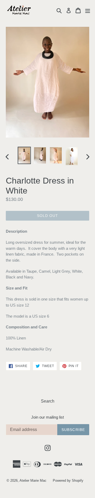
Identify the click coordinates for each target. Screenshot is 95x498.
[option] (24, 155)
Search (47, 401)
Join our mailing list (47, 417)
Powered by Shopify (68, 480)
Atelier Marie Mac (33, 480)
